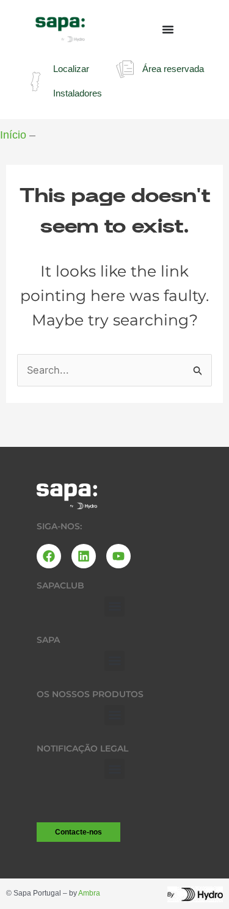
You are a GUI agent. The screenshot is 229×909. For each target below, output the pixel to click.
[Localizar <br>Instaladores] (35, 81)
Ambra (89, 893)
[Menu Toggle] (168, 29)
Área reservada (173, 68)
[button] (114, 606)
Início (13, 135)
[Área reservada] (125, 69)
